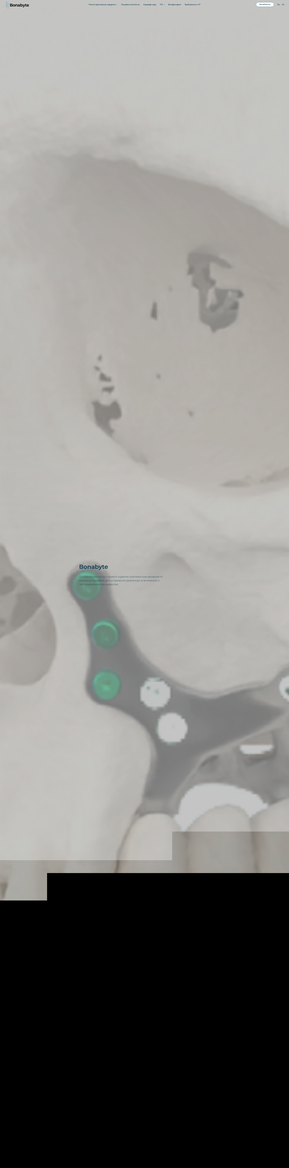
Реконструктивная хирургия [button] (102, 4)
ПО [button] (161, 4)
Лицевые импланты (130, 4)
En (283, 4)
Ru (278, 4)
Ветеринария (174, 4)
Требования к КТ (192, 4)
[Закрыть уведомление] (284, 1141)
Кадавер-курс (149, 4)
